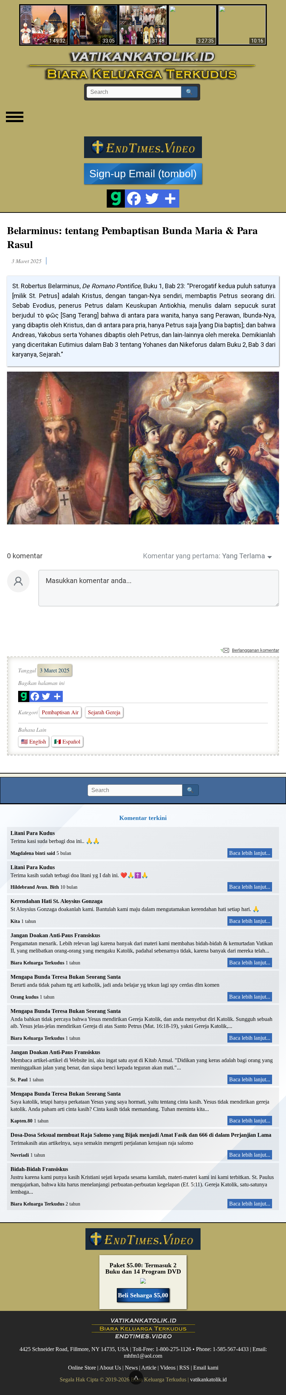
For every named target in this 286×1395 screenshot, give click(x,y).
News (131, 1368)
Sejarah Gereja (104, 712)
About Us (110, 1368)
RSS (184, 1368)
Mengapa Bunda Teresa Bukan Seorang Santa (65, 977)
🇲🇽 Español (67, 741)
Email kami (205, 1368)
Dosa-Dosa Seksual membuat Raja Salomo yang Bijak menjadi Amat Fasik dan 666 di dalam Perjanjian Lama (140, 1135)
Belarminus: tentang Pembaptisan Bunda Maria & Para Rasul (132, 237)
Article (148, 1368)
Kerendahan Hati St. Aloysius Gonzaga (56, 901)
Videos (167, 1368)
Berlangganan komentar (255, 650)
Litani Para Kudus (32, 833)
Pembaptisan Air (60, 712)
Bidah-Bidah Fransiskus (39, 1169)
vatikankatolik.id (208, 1379)
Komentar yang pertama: (181, 555)
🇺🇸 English (33, 741)
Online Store (82, 1368)
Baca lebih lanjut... (249, 853)
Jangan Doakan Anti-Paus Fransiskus (55, 935)
